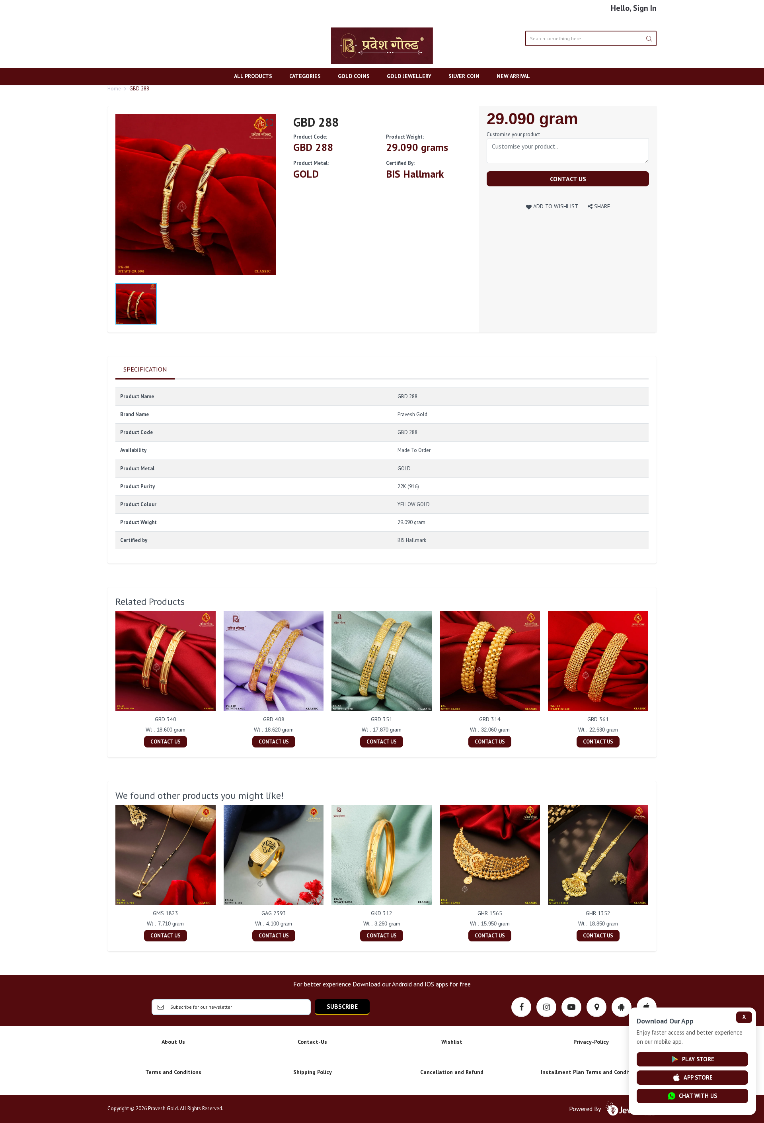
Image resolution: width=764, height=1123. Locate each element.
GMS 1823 (165, 913)
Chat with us (698, 1096)
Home (114, 88)
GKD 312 (381, 913)
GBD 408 (274, 719)
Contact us (568, 179)
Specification (145, 369)
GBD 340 (165, 719)
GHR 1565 (489, 913)
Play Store (698, 1059)
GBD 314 (490, 719)
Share (601, 206)
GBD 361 (598, 719)
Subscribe (342, 1006)
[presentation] (107, 680)
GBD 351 (381, 719)
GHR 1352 (598, 913)
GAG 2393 (273, 913)
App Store (698, 1077)
